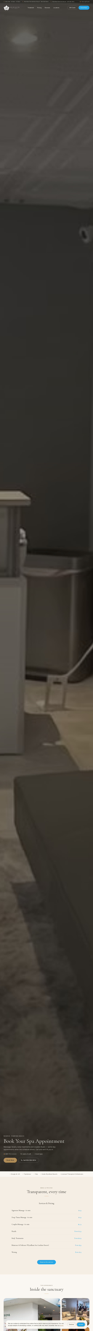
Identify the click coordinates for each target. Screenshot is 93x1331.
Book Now (84, 7)
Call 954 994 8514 (29, 1160)
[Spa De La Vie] (12, 7)
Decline (71, 1324)
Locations (56, 7)
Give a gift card (85, 1)
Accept (81, 1324)
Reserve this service (46, 1262)
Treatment (31, 7)
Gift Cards (72, 7)
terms (61, 1325)
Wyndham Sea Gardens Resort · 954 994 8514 (36, 1)
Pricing (39, 7)
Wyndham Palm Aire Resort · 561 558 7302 (63, 1)
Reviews (47, 7)
